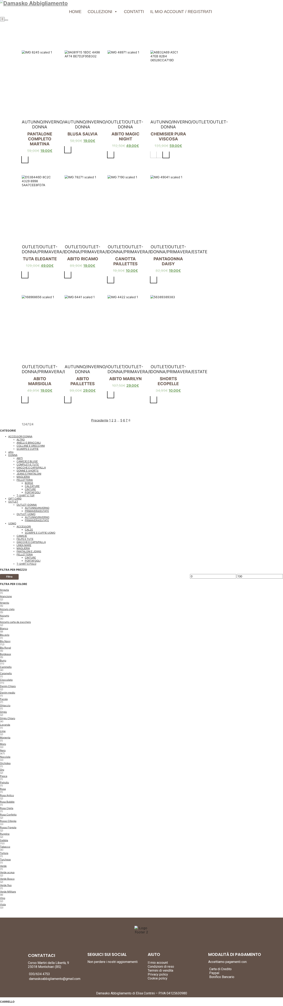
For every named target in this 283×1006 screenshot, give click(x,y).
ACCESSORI (24, 526)
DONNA (12, 455)
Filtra (9, 576)
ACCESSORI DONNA (20, 436)
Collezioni (100, 11)
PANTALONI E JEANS (29, 551)
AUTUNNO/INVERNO (37, 507)
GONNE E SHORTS (28, 470)
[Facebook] (91, 971)
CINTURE (30, 489)
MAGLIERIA (23, 476)
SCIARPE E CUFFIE (28, 448)
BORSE (29, 483)
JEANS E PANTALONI (29, 473)
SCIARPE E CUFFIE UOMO (40, 532)
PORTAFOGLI (32, 492)
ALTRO (21, 439)
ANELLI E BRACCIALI (29, 442)
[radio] (25, 160)
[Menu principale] (6, 20)
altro (10, 452)
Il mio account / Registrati (181, 11)
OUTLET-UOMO (26, 514)
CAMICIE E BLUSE (27, 461)
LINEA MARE (24, 545)
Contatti (134, 11)
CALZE (29, 529)
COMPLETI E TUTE (28, 464)
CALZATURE (32, 486)
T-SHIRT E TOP (26, 495)
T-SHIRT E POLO (26, 563)
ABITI (20, 458)
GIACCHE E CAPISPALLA (31, 467)
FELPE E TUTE (25, 538)
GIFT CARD (15, 498)
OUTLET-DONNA (27, 504)
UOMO (12, 523)
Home (75, 11)
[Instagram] (99, 971)
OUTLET (13, 501)
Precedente (99, 420)
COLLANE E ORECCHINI (31, 445)
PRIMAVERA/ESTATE (37, 511)
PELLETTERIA (25, 479)
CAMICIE (22, 535)
